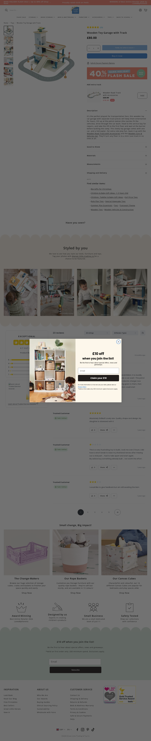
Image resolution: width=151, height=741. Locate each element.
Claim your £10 (98, 378)
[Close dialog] (118, 342)
